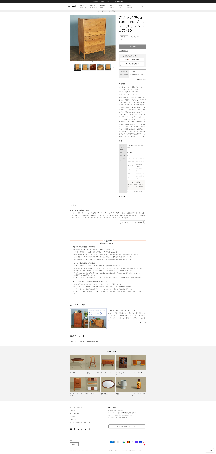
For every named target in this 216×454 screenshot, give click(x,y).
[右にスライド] (114, 67)
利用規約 (111, 450)
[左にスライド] (72, 67)
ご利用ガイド (74, 410)
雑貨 (117, 394)
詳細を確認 (132, 59)
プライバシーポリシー (103, 450)
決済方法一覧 (124, 50)
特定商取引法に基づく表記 (135, 450)
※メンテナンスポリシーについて (135, 191)
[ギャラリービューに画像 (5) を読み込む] (108, 67)
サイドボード (105, 372)
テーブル (73, 372)
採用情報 (72, 416)
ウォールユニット (91, 394)
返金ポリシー (93, 450)
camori (76, 450)
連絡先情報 (124, 450)
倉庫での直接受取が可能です (132, 64)
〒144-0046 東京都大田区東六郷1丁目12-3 (122, 413)
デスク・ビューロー (137, 372)
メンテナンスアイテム (138, 394)
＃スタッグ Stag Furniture (89, 341)
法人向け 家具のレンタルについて (80, 422)
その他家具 (104, 394)
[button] (83, 6)
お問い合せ (73, 419)
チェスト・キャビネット (77, 395)
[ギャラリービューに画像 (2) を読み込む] (85, 67)
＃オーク (74, 341)
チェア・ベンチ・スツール (92, 373)
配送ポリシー (118, 450)
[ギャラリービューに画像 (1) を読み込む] (77, 67)
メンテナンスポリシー (76, 407)
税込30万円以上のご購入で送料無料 (107, 11)
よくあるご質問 (74, 413)
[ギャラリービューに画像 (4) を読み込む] (100, 67)
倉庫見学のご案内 (141, 79)
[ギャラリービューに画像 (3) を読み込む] (92, 67)
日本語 (73, 444)
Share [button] (123, 196)
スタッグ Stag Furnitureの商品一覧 (133, 222)
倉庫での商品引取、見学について (127, 426)
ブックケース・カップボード (123, 373)
